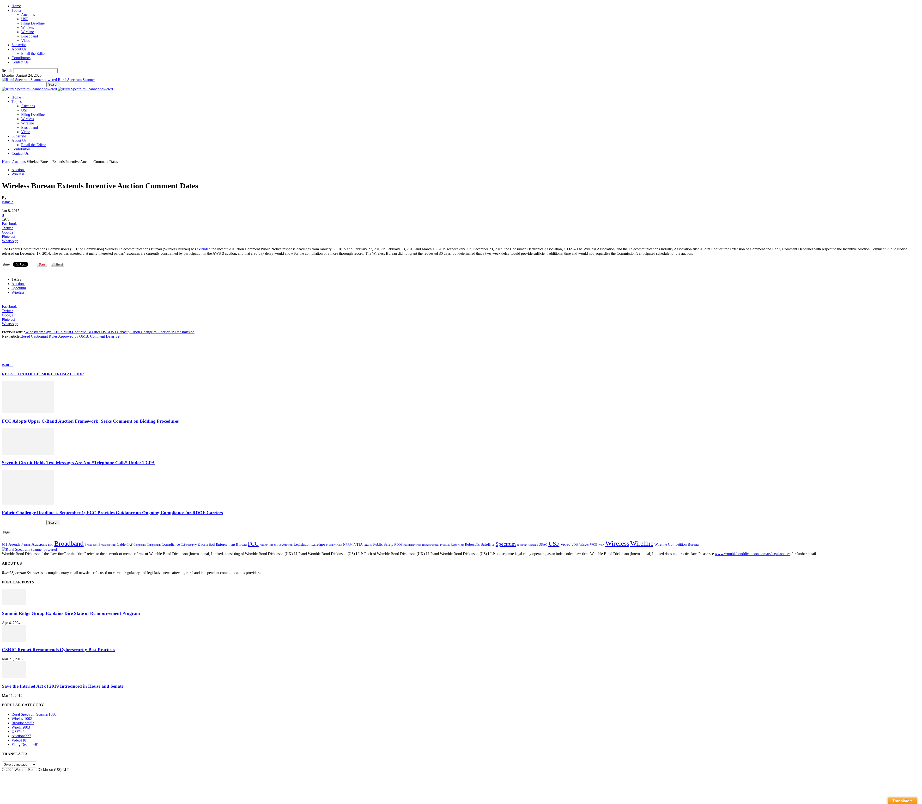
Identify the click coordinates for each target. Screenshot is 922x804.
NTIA (358, 544)
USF (24, 19)
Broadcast (91, 544)
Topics (17, 10)
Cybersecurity (189, 544)
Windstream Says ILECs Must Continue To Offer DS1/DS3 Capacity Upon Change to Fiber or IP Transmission (109, 332)
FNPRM (264, 545)
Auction (25, 544)
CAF (130, 544)
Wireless (27, 27)
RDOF (398, 544)
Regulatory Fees (412, 544)
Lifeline (318, 544)
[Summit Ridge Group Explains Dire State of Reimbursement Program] (14, 604)
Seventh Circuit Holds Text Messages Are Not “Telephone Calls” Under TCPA (78, 462)
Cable (121, 544)
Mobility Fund (334, 544)
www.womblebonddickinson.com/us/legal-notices (752, 554)
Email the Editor (33, 53)
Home (16, 6)
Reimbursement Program (436, 544)
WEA (601, 544)
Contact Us (20, 62)
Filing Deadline (33, 23)
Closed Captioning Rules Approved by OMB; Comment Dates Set (69, 336)
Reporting (457, 544)
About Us (19, 49)
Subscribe (19, 45)
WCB (593, 544)
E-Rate (203, 544)
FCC (253, 544)
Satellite (488, 544)
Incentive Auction (281, 544)
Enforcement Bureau (231, 544)
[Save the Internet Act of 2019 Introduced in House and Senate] (14, 677)
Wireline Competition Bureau (676, 544)
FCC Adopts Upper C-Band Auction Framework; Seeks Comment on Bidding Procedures (90, 421)
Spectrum (19, 288)
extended (204, 249)
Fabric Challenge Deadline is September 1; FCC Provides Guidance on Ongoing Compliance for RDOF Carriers (112, 512)
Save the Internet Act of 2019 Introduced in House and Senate (62, 686)
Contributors (21, 58)
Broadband (29, 36)
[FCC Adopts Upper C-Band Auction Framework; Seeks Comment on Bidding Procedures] (28, 412)
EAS (212, 544)
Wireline (27, 32)
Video (25, 40)
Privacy (368, 544)
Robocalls (472, 544)
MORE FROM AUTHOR (63, 374)
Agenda (14, 544)
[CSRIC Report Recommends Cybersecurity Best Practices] (14, 640)
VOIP (574, 544)
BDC (50, 544)
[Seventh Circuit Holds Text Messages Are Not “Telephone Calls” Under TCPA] (28, 453)
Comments (139, 544)
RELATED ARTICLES (22, 374)
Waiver (584, 544)
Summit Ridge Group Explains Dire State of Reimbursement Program (71, 613)
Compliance (171, 544)
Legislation (302, 544)
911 (4, 544)
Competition (154, 544)
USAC (543, 544)
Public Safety (383, 544)
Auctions (28, 14)
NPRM (347, 544)
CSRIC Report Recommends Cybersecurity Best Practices (58, 649)
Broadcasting (107, 544)
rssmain (7, 202)
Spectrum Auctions (527, 544)
